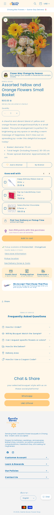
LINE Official (27, 403)
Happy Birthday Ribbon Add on (30, 179)
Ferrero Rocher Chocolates (28, 205)
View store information (15, 253)
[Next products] (49, 173)
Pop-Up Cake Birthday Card (29, 192)
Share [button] (7, 301)
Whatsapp (27, 396)
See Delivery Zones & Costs (17, 263)
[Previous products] (44, 173)
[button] (5, 3)
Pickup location (11, 258)
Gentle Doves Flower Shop (30, 512)
